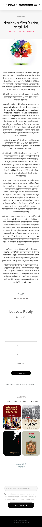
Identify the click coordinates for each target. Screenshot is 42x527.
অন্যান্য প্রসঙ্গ (21, 17)
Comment (20, 317)
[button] (39, 5)
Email (20, 354)
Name (20, 345)
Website (20, 363)
